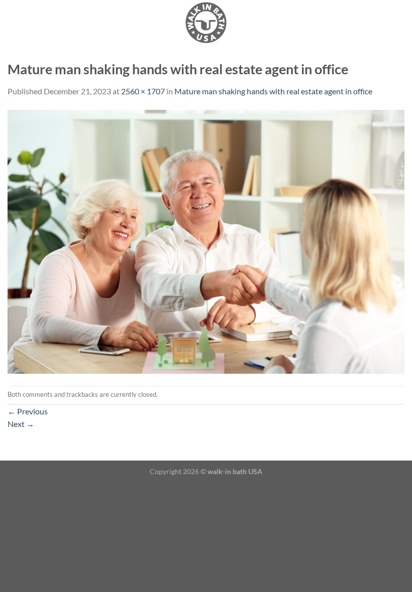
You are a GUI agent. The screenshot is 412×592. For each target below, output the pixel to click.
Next (21, 423)
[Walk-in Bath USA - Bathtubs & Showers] (206, 22)
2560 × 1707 (143, 91)
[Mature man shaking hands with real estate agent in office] (206, 240)
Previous (28, 411)
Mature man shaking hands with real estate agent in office (273, 91)
